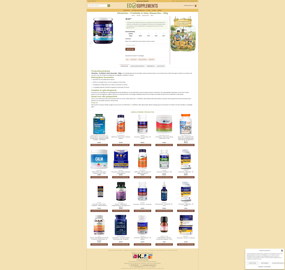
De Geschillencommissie (138, 266)
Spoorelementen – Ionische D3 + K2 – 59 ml (164, 204)
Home (133, 15)
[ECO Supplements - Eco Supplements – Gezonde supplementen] (142, 5)
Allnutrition (151, 59)
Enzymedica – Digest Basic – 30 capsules (186, 204)
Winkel (138, 15)
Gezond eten (145, 15)
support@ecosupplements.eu (150, 265)
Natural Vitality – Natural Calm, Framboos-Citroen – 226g (99, 172)
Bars (152, 15)
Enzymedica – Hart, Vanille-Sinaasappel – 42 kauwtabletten (121, 172)
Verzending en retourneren (115, 250)
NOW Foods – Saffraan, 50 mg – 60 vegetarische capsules (143, 172)
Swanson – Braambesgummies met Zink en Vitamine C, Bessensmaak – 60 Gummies (99, 239)
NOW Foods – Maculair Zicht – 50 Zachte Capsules (120, 137)
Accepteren (252, 263)
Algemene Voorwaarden (129, 250)
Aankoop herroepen (172, 250)
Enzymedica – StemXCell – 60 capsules (142, 204)
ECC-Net (153, 266)
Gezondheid (126, 10)
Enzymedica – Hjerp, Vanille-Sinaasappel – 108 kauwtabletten (99, 204)
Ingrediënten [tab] (150, 66)
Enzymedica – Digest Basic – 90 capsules (186, 172)
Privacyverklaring (267, 266)
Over (138, 250)
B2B (146, 250)
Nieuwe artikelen (143, 59)
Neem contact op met (181, 1)
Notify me (130, 49)
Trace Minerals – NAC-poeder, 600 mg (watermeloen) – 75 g (164, 137)
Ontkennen (264, 263)
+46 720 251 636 (134, 265)
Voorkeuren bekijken (277, 263)
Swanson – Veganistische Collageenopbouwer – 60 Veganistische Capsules (121, 205)
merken (173, 1)
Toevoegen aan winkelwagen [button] (99, 145)
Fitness (148, 10)
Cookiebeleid (260, 266)
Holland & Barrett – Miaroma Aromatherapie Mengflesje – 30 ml (164, 238)
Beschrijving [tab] (124, 66)
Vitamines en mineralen (138, 10)
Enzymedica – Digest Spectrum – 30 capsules (142, 238)
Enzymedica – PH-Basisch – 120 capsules (164, 172)
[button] (282, 250)
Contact (142, 250)
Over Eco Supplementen (192, 1)
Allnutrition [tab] (160, 66)
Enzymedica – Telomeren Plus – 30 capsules (142, 137)
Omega (154, 10)
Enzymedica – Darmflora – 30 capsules (186, 238)
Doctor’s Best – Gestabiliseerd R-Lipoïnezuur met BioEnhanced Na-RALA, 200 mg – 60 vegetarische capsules (186, 139)
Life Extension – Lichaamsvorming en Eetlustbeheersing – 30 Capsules (121, 238)
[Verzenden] (108, 5)
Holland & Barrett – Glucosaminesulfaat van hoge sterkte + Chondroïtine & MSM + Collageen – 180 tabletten (99, 138)
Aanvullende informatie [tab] (137, 66)
